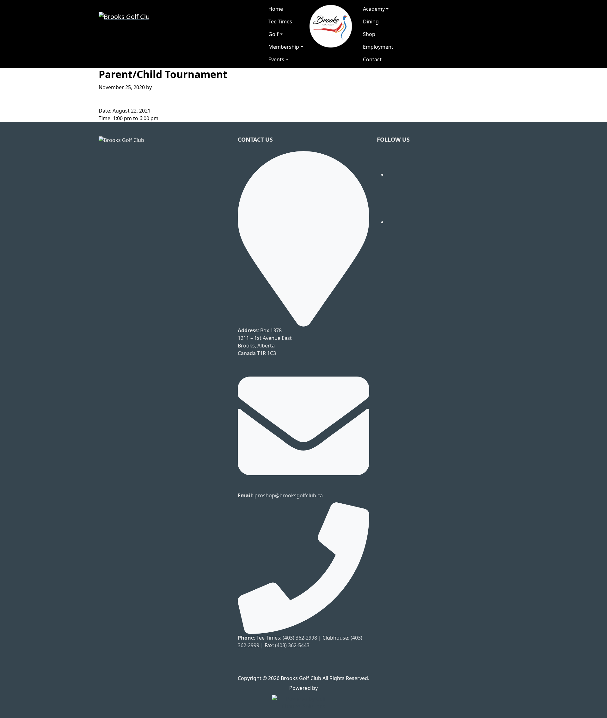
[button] (285, 34)
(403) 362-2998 (300, 637)
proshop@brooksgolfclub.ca (288, 495)
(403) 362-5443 (292, 645)
